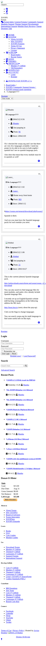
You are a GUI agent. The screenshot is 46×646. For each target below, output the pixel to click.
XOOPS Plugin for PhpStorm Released (20, 410)
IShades (16, 123)
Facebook (9, 611)
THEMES (12, 61)
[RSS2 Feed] (15, 633)
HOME (11, 35)
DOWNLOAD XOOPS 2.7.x (20, 81)
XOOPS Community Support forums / (21, 87)
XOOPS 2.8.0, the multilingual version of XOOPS (24, 459)
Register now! (15, 356)
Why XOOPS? (17, 41)
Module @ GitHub (18, 66)
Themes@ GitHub (13, 552)
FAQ (8, 533)
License (14, 50)
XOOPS (11, 37)
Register (14, 77)
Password (4, 346)
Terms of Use (6, 630)
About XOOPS (17, 39)
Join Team (10, 590)
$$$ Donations (11, 588)
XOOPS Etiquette (13, 521)
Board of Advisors (13, 515)
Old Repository (17, 68)
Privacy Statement (18, 48)
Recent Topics (16, 57)
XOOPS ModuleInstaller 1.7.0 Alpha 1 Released (23, 468)
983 (20, 199)
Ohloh (8, 620)
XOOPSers (10, 519)
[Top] (39, 161)
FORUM (12, 52)
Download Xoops (13, 547)
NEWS (11, 59)
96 (19, 132)
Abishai (16, 256)
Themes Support (21, 24)
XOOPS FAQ (13, 70)
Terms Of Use (16, 46)
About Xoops (11, 510)
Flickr (8, 616)
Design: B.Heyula (23, 637)
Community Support (35, 22)
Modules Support (7, 24)
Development (33, 24)
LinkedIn (9, 613)
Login (13, 75)
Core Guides (11, 535)
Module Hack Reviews (27, 26)
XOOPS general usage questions (18, 89)
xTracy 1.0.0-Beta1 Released (17, 449)
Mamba (26, 385)
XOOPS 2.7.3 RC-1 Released (17, 419)
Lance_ (16, 191)
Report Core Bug (12, 601)
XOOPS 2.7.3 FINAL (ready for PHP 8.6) (21, 380)
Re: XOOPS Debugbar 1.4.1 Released (20, 390)
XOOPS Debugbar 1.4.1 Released (18, 429)
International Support (9, 26)
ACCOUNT (13, 72)
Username (5, 341)
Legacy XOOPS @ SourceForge (19, 577)
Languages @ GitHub (14, 554)
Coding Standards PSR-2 (15, 579)
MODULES (13, 64)
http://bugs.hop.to (11, 307)
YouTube (9, 618)
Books (8, 531)
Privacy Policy (18, 630)
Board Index (15, 55)
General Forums (20, 22)
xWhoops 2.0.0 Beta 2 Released (18, 439)
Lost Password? (30, 356)
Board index (10, 85)
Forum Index (8, 22)
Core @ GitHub (12, 568)
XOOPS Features (17, 44)
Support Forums (12, 556)
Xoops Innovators (13, 517)
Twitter (8, 622)
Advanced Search (8, 370)
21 (19, 265)
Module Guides (12, 538)
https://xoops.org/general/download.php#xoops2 (24, 211)
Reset (14, 354)
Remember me (9, 351)
